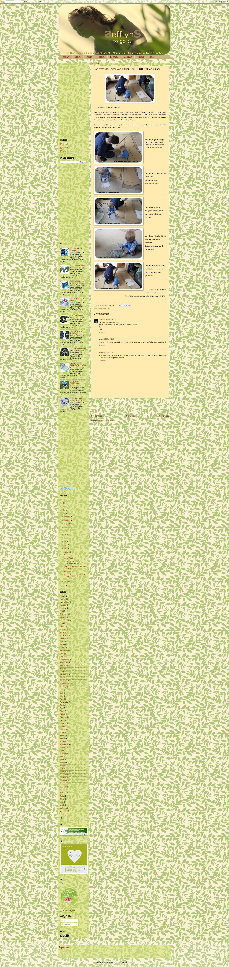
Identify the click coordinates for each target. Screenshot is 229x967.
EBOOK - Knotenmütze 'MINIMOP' (76, 249)
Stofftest (62, 790)
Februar (67, 552)
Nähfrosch (102, 320)
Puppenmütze (64, 748)
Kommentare (66, 924)
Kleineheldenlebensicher (66, 684)
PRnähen (140, 57)
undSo (108, 309)
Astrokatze (63, 608)
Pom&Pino (62, 735)
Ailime (119, 962)
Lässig (61, 693)
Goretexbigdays (64, 660)
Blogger (131, 962)
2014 (64, 514)
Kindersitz (63, 678)
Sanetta (62, 751)
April (66, 545)
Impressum (62, 951)
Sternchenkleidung (65, 772)
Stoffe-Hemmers (64, 781)
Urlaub (62, 805)
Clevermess (63, 617)
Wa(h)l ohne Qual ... (69, 572)
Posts (64, 921)
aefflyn (64, 151)
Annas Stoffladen (64, 602)
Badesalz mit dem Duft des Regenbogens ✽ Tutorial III (73, 562)
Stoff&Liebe (63, 775)
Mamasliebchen (64, 702)
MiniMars (62, 720)
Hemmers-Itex (64, 666)
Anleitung (62, 599)
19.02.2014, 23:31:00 (109, 352)
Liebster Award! (68, 558)
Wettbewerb (64, 811)
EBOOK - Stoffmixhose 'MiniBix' (78, 348)
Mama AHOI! (67, 555)
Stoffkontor (63, 784)
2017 (64, 503)
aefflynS (66, 57)
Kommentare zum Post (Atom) (105, 421)
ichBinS (78, 57)
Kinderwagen (63, 681)
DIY (61, 623)
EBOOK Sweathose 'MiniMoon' (78, 266)
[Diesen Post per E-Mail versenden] (120, 305)
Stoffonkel (63, 787)
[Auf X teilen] (125, 305)
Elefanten (62, 626)
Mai (66, 541)
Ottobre (62, 732)
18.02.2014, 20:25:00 (109, 339)
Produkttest (63, 741)
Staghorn (62, 769)
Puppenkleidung (64, 744)
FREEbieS (101, 57)
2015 (64, 510)
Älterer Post (164, 416)
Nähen (62, 726)
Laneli (61, 690)
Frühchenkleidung (65, 651)
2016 (64, 507)
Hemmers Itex (64, 663)
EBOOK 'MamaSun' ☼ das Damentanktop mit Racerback (78, 365)
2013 (64, 586)
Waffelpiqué (63, 808)
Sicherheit (63, 766)
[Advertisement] (134, 406)
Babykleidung (63, 614)
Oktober (67, 524)
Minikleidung (63, 717)
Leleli (61, 696)
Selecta (62, 760)
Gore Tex (62, 657)
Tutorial (62, 799)
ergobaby (63, 632)
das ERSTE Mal (102, 309)
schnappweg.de (64, 753)
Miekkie (62, 711)
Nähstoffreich (64, 729)
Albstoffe (62, 596)
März (66, 548)
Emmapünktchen (64, 629)
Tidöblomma (63, 793)
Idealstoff (63, 669)
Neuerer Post (96, 416)
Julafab (62, 672)
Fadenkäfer (63, 638)
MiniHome (62, 714)
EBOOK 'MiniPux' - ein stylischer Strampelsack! (76, 399)
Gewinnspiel (63, 654)
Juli (66, 534)
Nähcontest (63, 723)
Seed (61, 757)
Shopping (62, 763)
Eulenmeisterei (64, 635)
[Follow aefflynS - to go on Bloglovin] (67, 490)
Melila (62, 708)
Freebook (62, 647)
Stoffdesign (63, 778)
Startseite (130, 416)
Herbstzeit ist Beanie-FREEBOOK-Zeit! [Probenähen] (76, 383)
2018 (64, 500)
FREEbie (62, 645)
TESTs (151, 57)
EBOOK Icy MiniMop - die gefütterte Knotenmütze (77, 282)
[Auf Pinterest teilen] (129, 305)
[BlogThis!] (122, 305)
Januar (66, 581)
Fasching (62, 641)
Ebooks (89, 57)
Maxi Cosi (62, 705)
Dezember (68, 517)
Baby (61, 611)
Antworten (102, 332)
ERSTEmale (127, 57)
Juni (66, 538)
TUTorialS (114, 57)
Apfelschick (63, 605)
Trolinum (62, 796)
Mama (61, 699)
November (68, 520)
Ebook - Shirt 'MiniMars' (76, 316)
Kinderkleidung (64, 675)
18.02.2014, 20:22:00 (110, 320)
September (68, 527)
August (67, 531)
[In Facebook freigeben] (127, 305)
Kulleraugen (63, 687)
